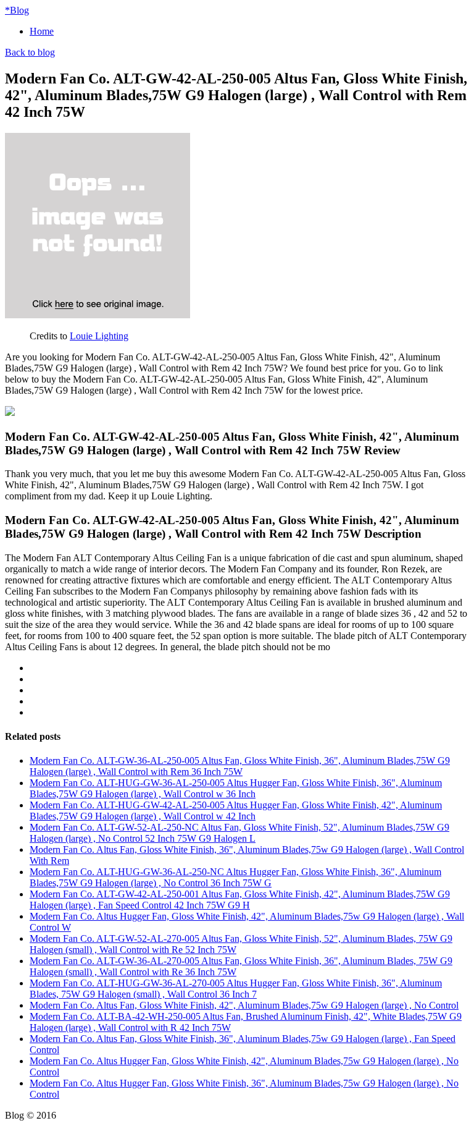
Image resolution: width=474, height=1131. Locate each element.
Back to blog (30, 52)
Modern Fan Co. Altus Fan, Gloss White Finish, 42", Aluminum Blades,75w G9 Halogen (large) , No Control (244, 1005)
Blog (17, 10)
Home (42, 31)
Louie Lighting (99, 336)
